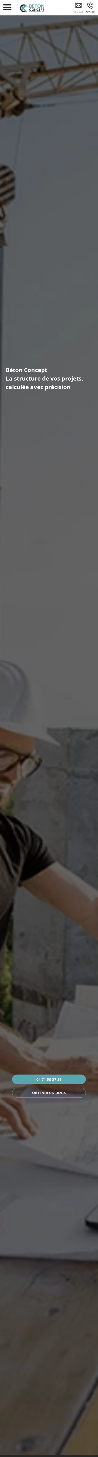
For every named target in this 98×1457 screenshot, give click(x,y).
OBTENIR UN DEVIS (49, 1092)
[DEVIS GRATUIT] (78, 9)
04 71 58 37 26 (49, 1079)
